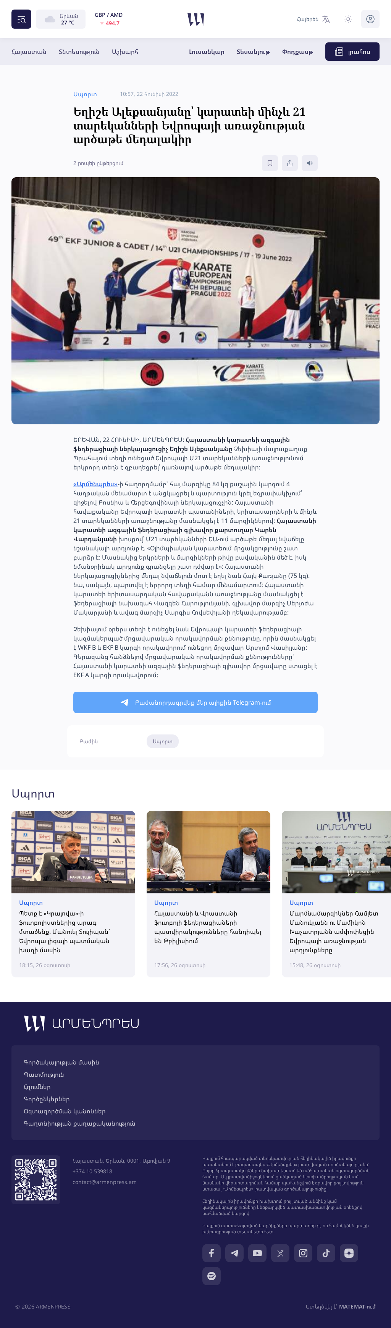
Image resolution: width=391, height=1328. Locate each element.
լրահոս (359, 51)
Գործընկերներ (47, 1099)
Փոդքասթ (297, 51)
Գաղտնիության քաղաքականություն (80, 1123)
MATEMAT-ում (357, 1306)
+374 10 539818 (92, 1171)
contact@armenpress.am (105, 1182)
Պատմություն (44, 1074)
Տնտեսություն (79, 51)
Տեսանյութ (253, 51)
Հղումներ (37, 1086)
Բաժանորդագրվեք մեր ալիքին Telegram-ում (203, 702)
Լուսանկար (207, 51)
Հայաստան (29, 51)
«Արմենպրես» (95, 484)
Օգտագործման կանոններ (65, 1111)
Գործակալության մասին (61, 1062)
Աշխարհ (125, 51)
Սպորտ (163, 741)
